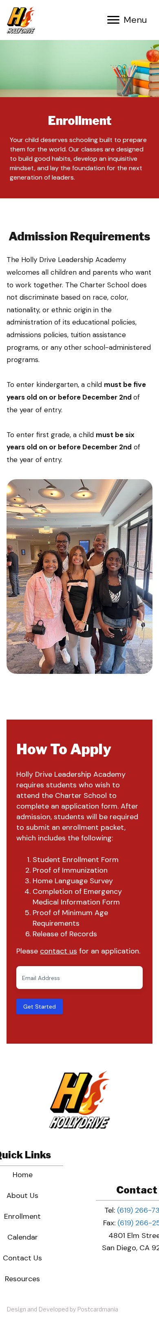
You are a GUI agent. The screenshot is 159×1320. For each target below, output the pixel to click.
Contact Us (22, 1258)
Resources (22, 1279)
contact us (58, 951)
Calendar (22, 1237)
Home (23, 1175)
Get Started (39, 1006)
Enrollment (22, 1216)
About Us (22, 1195)
